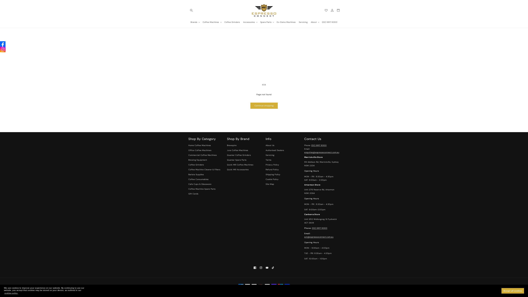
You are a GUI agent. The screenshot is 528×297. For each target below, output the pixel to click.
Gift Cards (193, 194)
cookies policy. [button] (11, 293)
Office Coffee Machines (199, 150)
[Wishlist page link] (326, 10)
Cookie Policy (272, 179)
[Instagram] (3, 49)
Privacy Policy (272, 164)
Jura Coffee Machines (237, 150)
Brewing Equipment (197, 160)
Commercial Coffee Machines (202, 155)
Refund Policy (272, 169)
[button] (191, 10)
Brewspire (232, 145)
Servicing (270, 155)
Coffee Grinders (196, 164)
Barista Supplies (196, 174)
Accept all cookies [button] (512, 291)
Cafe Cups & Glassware (199, 184)
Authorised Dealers (275, 150)
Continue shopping (264, 105)
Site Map (270, 184)
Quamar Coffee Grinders (239, 155)
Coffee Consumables (198, 179)
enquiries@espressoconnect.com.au (321, 152)
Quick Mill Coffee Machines (240, 164)
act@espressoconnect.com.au (319, 237)
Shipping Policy (273, 174)
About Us (270, 145)
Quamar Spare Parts (237, 160)
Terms (268, 160)
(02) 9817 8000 (319, 145)
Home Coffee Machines (199, 145)
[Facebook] (3, 44)
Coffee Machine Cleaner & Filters (204, 169)
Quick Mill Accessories (238, 169)
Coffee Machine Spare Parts (202, 189)
